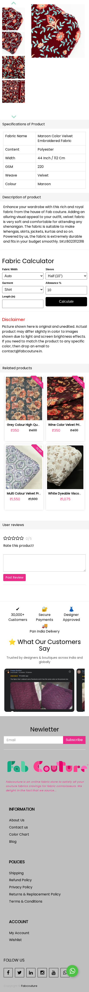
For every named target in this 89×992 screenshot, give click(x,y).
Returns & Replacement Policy (35, 894)
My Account (19, 932)
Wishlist (15, 939)
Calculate (66, 301)
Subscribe (74, 739)
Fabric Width (9, 269)
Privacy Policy (20, 887)
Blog (12, 841)
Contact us (18, 827)
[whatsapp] (65, 972)
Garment (7, 283)
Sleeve (50, 269)
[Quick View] (34, 414)
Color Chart (19, 834)
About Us (16, 820)
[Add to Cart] (13, 414)
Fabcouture (29, 986)
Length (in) (8, 296)
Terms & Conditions (25, 901)
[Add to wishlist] (24, 414)
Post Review (14, 577)
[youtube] (53, 972)
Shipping (16, 873)
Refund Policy (20, 880)
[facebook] (8, 972)
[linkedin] (31, 972)
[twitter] (19, 972)
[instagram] (42, 972)
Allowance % (53, 283)
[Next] (13, 116)
